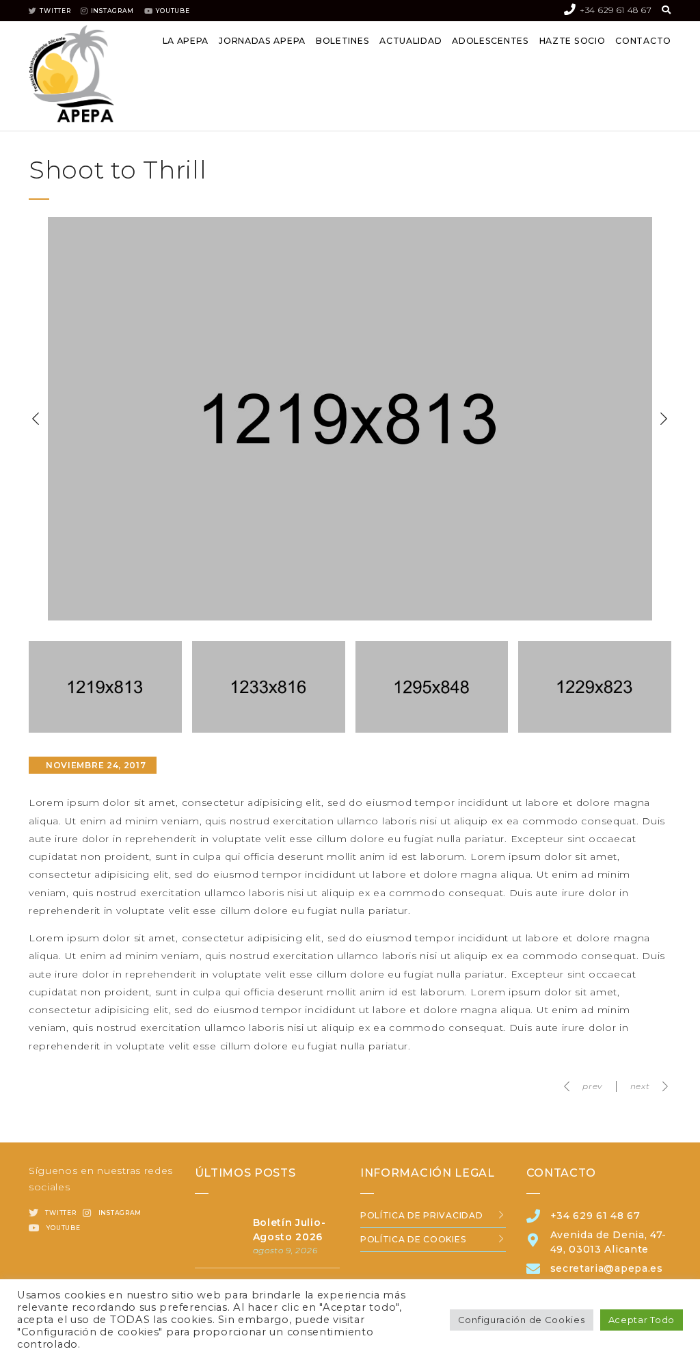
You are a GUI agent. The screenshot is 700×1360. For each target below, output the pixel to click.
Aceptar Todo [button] (641, 1319)
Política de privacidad (421, 1215)
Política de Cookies (413, 1239)
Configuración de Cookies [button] (521, 1319)
